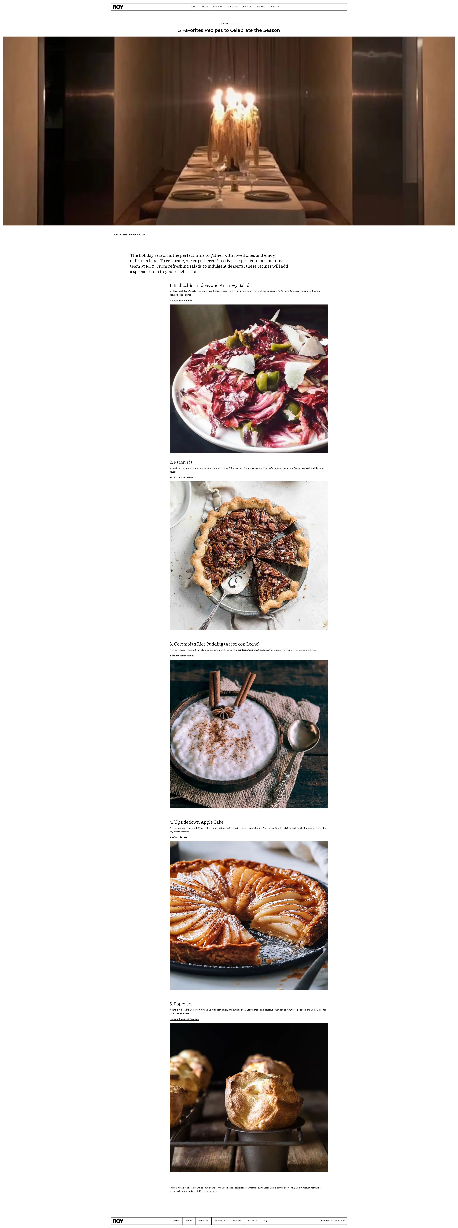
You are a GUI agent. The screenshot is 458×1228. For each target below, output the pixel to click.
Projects (232, 7)
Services (218, 7)
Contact (275, 7)
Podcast (261, 7)
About (205, 7)
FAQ (265, 1221)
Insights (247, 7)
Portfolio (220, 1221)
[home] (117, 7)
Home (194, 7)
